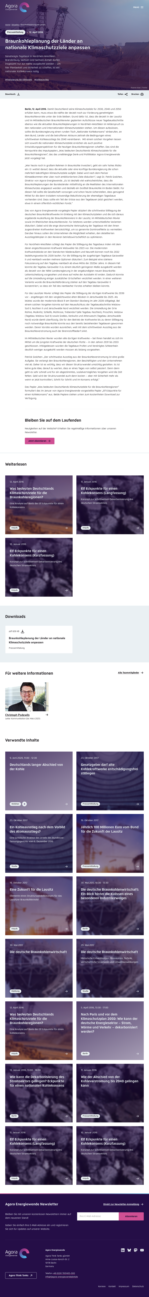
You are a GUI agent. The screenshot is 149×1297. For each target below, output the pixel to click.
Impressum (124, 1287)
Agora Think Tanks (18, 1275)
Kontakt (112, 1287)
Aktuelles (15, 25)
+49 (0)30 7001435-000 (64, 1273)
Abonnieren (131, 1216)
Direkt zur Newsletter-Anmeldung (121, 1204)
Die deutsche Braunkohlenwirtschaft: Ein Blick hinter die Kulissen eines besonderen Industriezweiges (110, 894)
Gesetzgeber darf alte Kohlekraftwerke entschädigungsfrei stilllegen (109, 769)
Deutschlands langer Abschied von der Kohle (36, 767)
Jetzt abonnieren (37, 441)
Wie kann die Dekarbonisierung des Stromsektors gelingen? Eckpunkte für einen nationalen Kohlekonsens (37, 1081)
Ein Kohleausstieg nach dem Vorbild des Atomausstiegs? (37, 829)
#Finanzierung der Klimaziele (18, 80)
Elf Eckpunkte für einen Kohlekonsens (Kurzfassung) (32, 553)
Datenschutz (138, 1287)
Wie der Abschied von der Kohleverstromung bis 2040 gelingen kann (109, 1081)
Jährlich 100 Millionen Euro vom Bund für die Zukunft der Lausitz (110, 829)
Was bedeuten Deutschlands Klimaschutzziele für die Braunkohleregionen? (32, 493)
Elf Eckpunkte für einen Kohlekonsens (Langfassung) (103, 491)
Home (7, 25)
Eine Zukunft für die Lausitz (31, 889)
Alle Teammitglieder (128, 673)
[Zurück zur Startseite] (17, 7)
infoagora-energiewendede (61, 1277)
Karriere (101, 1287)
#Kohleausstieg (41, 80)
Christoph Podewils (17, 715)
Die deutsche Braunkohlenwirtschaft (38, 952)
